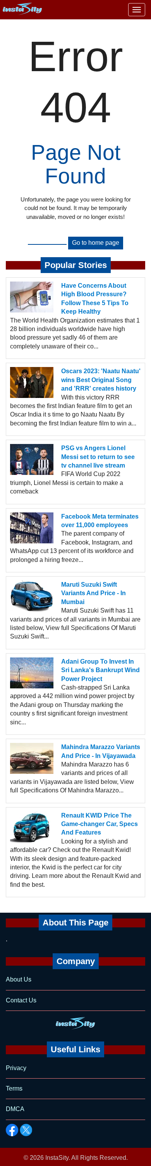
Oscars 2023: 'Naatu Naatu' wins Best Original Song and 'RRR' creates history (101, 380)
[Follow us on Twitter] (26, 1130)
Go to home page (95, 242)
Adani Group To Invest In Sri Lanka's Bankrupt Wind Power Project (100, 670)
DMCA (15, 1109)
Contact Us (21, 1000)
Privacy (16, 1068)
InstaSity (57, 1157)
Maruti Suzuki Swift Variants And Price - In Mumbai (93, 593)
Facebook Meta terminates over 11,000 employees (100, 520)
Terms (14, 1088)
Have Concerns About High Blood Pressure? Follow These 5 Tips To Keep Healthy (95, 298)
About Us (18, 979)
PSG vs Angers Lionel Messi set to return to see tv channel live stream (98, 457)
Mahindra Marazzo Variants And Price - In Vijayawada (100, 751)
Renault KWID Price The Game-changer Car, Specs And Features (99, 824)
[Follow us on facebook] (12, 1130)
